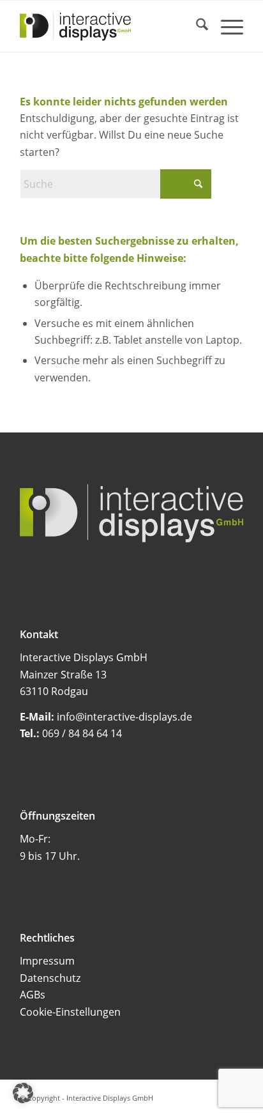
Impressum (47, 961)
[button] (23, 1093)
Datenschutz (50, 978)
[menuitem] (195, 26)
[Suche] (195, 26)
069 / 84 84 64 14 (82, 733)
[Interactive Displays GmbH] (109, 26)
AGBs (32, 995)
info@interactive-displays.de (124, 717)
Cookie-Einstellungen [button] (70, 1012)
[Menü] (225, 26)
